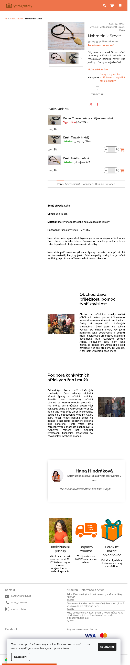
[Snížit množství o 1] (104, 149)
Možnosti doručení (97, 69)
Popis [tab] (59, 184)
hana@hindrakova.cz (19, 596)
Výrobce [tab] (109, 184)
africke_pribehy (17, 609)
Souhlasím (107, 646)
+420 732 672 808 (18, 602)
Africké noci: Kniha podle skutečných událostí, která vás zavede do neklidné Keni (94, 604)
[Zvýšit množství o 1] (115, 149)
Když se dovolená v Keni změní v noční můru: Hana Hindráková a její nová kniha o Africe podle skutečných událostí (94, 615)
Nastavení (20, 656)
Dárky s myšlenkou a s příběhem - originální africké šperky (111, 77)
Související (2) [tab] (71, 184)
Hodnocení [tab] (86, 184)
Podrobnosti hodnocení (99, 45)
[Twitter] (90, 104)
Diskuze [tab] (98, 184)
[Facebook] (96, 104)
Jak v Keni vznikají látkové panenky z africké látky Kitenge (93, 595)
